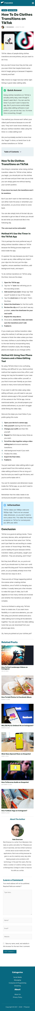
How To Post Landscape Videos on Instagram (14, 668)
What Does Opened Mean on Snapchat (16, 754)
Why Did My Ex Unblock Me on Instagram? (17, 725)
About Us (18, 994)
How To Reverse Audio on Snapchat (15, 782)
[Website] (17, 937)
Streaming (17, 986)
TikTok (4, 10)
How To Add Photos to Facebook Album (16, 697)
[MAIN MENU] (33, 3)
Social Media (12, 10)
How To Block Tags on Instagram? (14, 811)
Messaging (17, 980)
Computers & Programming (17, 983)
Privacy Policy (17, 997)
